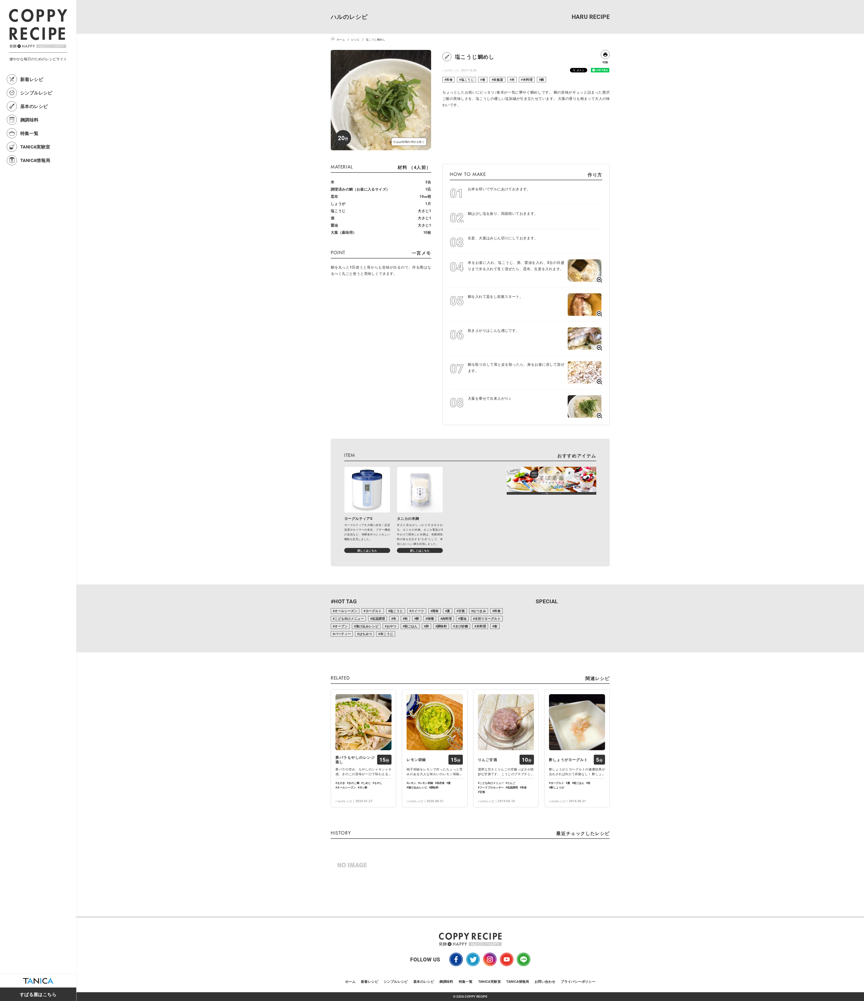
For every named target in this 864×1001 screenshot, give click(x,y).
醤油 (463, 618)
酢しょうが (557, 787)
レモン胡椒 (416, 759)
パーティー (343, 634)
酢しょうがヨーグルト (568, 759)
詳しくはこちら (367, 550)
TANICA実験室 (35, 147)
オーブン (341, 626)
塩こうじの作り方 (857, 950)
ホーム (350, 981)
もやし (378, 782)
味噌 (431, 618)
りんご (511, 782)
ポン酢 (363, 787)
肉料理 (447, 618)
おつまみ (479, 611)
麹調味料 (29, 120)
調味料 (442, 626)
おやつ (391, 626)
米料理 (528, 79)
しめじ (367, 782)
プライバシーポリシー (578, 981)
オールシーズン (346, 611)
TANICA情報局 (35, 160)
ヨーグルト (374, 611)
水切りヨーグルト (488, 618)
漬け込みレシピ (367, 626)
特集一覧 (29, 133)
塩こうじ (467, 79)
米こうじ (386, 634)
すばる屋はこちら (38, 994)
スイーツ (417, 611)
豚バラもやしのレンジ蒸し (355, 759)
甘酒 (461, 611)
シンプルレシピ (36, 93)
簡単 (435, 611)
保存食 (440, 782)
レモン (412, 782)
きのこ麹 (354, 782)
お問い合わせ (545, 981)
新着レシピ (31, 79)
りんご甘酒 (487, 759)
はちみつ (365, 634)
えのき (341, 782)
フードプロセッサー (491, 787)
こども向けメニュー (349, 618)
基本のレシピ (34, 106)
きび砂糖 (461, 626)
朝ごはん (411, 626)
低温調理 (378, 618)
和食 (449, 79)
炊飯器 (498, 79)
